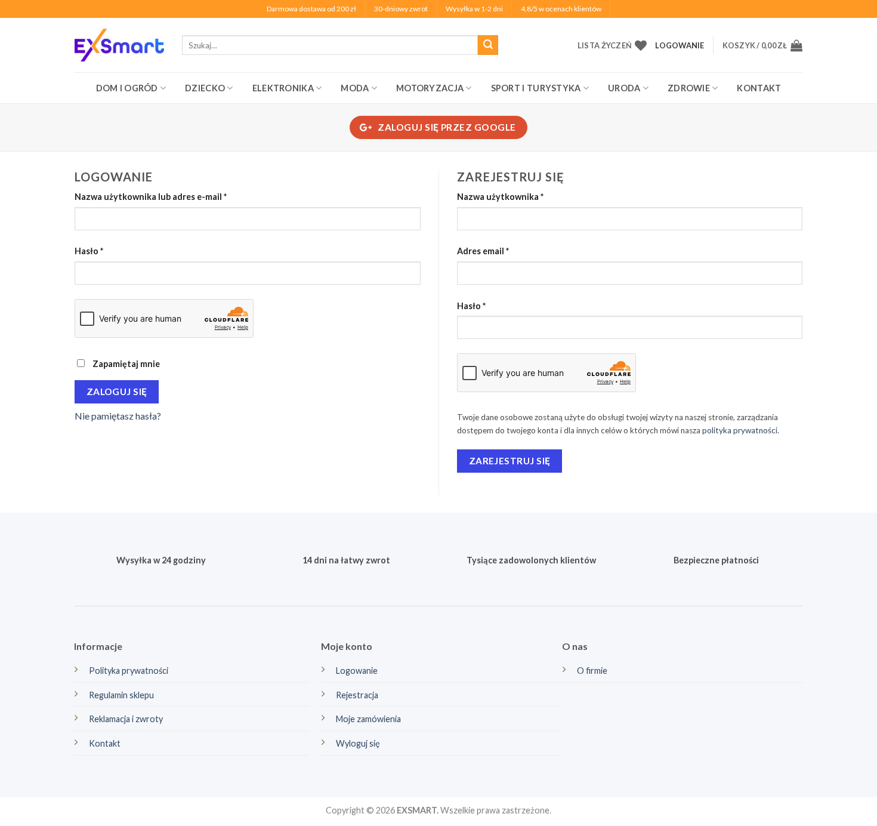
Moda (355, 88)
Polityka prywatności (128, 670)
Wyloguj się (358, 743)
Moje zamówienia (368, 719)
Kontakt (759, 88)
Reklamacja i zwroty (126, 719)
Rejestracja (357, 695)
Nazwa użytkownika (522, 196)
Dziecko (205, 88)
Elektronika (283, 88)
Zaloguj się (117, 391)
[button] (762, 45)
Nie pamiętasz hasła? (118, 415)
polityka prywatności (739, 430)
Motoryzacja (430, 88)
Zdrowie (689, 88)
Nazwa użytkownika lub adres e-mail (173, 196)
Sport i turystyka (536, 88)
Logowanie (357, 670)
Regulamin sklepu (121, 695)
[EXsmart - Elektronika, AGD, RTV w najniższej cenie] (119, 45)
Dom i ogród (127, 88)
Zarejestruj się (510, 460)
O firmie (592, 670)
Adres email (505, 250)
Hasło (111, 250)
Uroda (624, 88)
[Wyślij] (488, 45)
